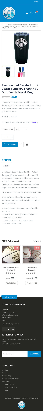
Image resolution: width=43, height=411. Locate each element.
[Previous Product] (37, 84)
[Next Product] (40, 84)
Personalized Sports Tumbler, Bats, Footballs (22, 25)
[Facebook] (4, 329)
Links (36, 2)
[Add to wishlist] (21, 144)
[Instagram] (13, 329)
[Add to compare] (26, 144)
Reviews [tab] (6, 166)
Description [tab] (6, 160)
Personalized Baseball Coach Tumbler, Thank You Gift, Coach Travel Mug (20, 88)
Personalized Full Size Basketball (11, 269)
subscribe (34, 354)
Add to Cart (11, 144)
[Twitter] (8, 329)
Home (2, 24)
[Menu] (27, 12)
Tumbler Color (7, 129)
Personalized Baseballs (32, 269)
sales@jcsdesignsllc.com (10, 324)
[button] (10, 273)
